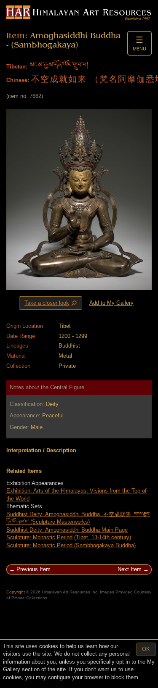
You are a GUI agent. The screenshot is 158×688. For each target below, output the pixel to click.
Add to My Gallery (111, 303)
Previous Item (33, 569)
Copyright (15, 592)
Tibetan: (16, 66)
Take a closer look (51, 303)
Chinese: (17, 80)
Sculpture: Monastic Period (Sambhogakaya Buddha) (71, 545)
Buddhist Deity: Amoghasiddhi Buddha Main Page (67, 530)
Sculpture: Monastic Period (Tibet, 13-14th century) (68, 537)
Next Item (130, 569)
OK (146, 649)
